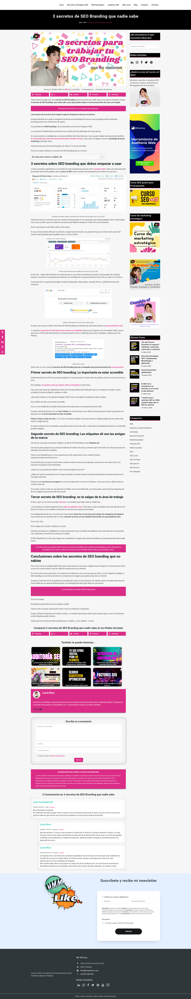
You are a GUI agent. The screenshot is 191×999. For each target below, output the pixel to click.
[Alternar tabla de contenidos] (100, 157)
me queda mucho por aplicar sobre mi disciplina (61, 385)
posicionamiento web (114, 326)
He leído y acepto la (51, 756)
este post (62, 502)
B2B (131, 424)
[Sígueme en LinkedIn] (78, 985)
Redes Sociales (136, 448)
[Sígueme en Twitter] (92, 985)
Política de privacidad (57, 756)
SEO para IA (134, 464)
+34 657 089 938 (86, 974)
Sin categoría (135, 471)
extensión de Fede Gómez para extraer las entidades (61, 330)
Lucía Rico (45, 824)
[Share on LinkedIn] (2, 342)
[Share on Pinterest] (2, 347)
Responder (52, 807)
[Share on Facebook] (2, 337)
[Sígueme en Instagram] (83, 985)
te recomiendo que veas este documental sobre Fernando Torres (56, 139)
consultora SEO (99, 169)
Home (80, 22)
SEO (85, 22)
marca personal (117, 367)
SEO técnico (134, 467)
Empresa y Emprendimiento (141, 428)
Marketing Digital (136, 440)
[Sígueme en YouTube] (103, 985)
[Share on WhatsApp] (2, 352)
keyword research (137, 436)
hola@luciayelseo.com (89, 970)
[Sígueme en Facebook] (88, 985)
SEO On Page (135, 460)
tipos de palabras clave (73, 507)
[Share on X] (2, 332)
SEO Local (134, 456)
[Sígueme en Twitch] (108, 985)
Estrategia (134, 432)
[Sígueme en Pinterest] (98, 985)
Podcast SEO (135, 444)
